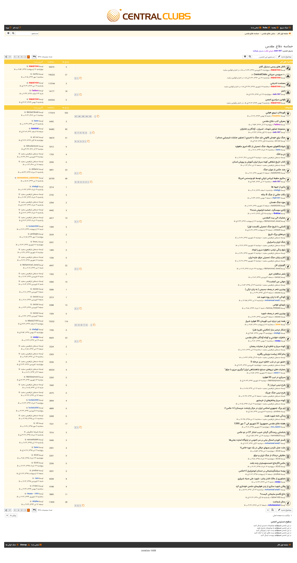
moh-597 (278, 50)
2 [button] (25, 57)
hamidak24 (276, 435)
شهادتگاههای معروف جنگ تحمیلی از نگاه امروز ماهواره (260, 146)
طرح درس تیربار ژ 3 (276, 385)
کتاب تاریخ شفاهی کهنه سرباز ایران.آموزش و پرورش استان (258, 162)
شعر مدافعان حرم (277, 274)
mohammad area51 (273, 300)
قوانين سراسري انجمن (275, 100)
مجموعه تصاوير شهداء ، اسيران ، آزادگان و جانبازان (262, 129)
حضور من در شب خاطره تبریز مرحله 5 (268, 362)
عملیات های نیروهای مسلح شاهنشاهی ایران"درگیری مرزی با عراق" (255, 369)
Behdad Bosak (33, 112)
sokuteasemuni (274, 505)
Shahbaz (277, 213)
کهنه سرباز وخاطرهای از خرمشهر (270, 400)
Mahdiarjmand (274, 380)
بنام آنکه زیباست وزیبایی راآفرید (271, 354)
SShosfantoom (32, 146)
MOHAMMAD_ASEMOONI (28, 177)
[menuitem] (275, 28)
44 (87, 116)
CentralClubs (145, 550)
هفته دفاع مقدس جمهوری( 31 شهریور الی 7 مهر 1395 (259, 423)
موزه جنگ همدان (277, 202)
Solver (278, 324)
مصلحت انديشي (277, 83)
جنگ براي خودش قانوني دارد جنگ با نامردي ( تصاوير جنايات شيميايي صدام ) (250, 138)
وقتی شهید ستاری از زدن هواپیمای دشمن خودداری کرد (260, 486)
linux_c (36, 241)
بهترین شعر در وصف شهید (273, 313)
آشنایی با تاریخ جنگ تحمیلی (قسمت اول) (266, 227)
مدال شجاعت (279, 502)
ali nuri (278, 141)
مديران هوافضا (258, 51)
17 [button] (10, 57)
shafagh (277, 190)
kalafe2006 (276, 172)
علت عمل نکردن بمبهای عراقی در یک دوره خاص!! (262, 448)
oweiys (278, 340)
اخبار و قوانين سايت (230, 70)
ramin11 (277, 372)
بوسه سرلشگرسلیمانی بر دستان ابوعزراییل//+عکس (262, 471)
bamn (36, 120)
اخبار (283, 91)
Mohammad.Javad (272, 221)
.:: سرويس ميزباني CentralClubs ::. (268, 74)
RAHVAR (35, 128)
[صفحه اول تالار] (148, 15)
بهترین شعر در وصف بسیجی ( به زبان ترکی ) (265, 289)
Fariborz (35, 90)
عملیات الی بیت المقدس (274, 218)
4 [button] (18, 57)
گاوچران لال (280, 265)
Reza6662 (276, 115)
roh (37, 423)
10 (76, 325)
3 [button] (21, 57)
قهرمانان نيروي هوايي (275, 112)
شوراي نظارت (268, 51)
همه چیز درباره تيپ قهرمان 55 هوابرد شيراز (265, 321)
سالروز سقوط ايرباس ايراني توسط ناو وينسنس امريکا (261, 178)
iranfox (36, 74)
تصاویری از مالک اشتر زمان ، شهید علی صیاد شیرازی (261, 478)
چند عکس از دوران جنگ (274, 169)
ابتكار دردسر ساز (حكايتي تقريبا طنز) (269, 330)
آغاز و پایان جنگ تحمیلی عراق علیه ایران (266, 257)
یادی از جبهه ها (278, 187)
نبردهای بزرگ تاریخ (276, 234)
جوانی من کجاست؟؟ (276, 282)
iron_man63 (276, 426)
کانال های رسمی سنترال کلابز (272, 67)
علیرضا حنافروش (32, 431)
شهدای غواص (279, 305)
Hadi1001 (277, 198)
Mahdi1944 (276, 70)
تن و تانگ (280, 154)
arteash (277, 230)
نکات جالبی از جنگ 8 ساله (273, 195)
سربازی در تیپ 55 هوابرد (274, 377)
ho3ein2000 (34, 226)
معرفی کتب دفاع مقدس (274, 121)
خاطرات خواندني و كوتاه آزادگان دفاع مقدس (265, 337)
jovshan (277, 411)
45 (83, 116)
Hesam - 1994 (33, 493)
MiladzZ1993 (33, 320)
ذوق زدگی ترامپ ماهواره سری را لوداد (268, 250)
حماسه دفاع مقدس (279, 46)
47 (76, 116)
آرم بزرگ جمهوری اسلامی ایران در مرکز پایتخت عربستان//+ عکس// (254, 408)
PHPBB (153, 550)
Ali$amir (35, 169)
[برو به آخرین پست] (27, 66)
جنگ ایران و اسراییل (276, 242)
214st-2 (35, 486)
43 (90, 116)
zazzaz (278, 277)
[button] (34, 57)
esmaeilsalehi (33, 439)
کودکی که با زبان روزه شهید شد (271, 297)
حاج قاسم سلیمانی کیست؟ (272, 494)
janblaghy (34, 234)
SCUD (278, 451)
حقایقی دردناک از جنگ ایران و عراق (269, 455)
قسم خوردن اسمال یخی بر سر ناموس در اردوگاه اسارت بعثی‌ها (257, 440)
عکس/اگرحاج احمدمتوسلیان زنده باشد (267, 463)
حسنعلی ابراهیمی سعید (272, 157)
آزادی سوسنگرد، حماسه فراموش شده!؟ (267, 210)
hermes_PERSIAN (273, 308)
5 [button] (14, 57)
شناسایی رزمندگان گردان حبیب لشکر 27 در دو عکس (261, 432)
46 (79, 116)
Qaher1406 (276, 497)
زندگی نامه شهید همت (275, 416)
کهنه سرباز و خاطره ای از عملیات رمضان (267, 346)
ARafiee (35, 501)
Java (37, 478)
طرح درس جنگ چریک (275, 393)
